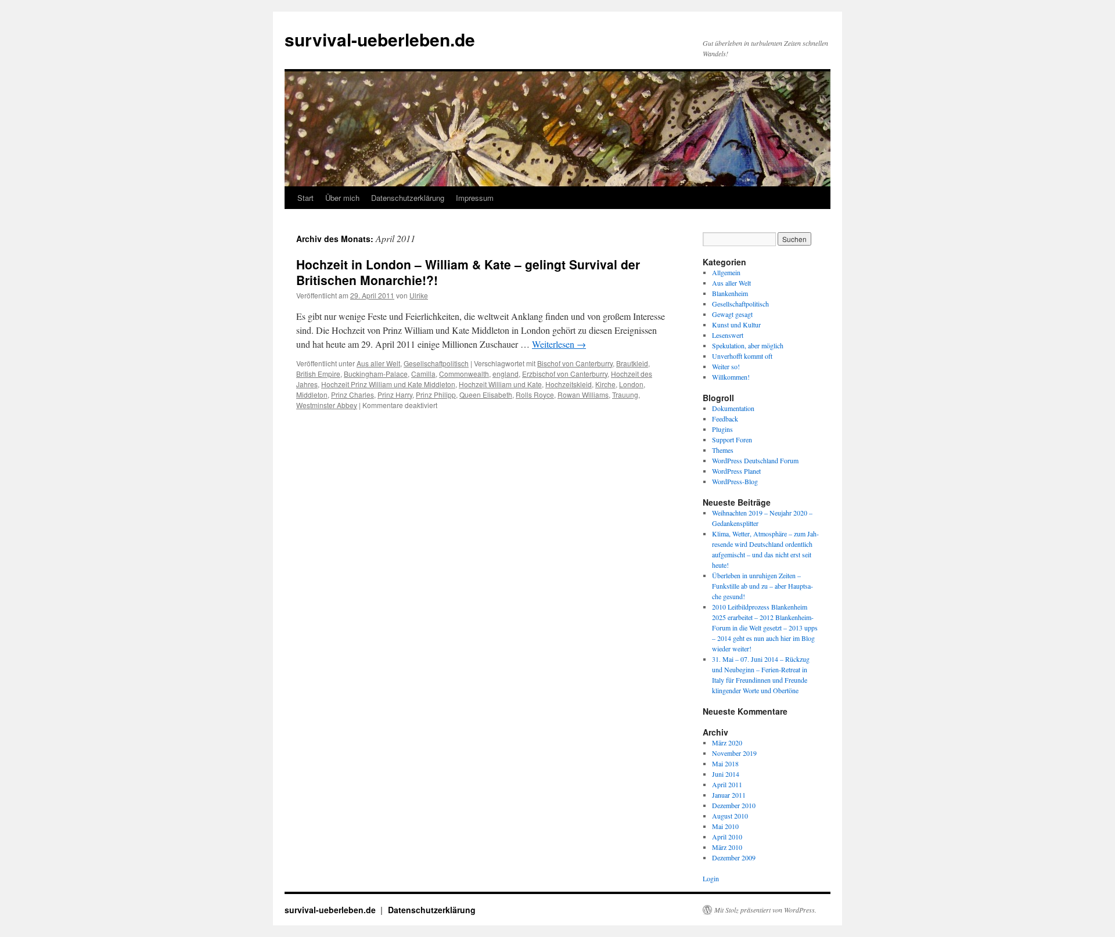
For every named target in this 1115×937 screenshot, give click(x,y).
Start (305, 197)
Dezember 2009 (734, 857)
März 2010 (727, 847)
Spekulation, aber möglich (747, 345)
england (505, 374)
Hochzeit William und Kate (500, 384)
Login (711, 878)
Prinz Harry (394, 394)
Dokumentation (733, 408)
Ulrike (418, 295)
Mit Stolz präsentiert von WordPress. (765, 909)
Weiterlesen (559, 344)
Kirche (605, 384)
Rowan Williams (583, 394)
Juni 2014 (725, 774)
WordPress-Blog (735, 481)
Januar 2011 (729, 794)
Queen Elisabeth (485, 394)
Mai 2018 (725, 763)
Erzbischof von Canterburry (564, 374)
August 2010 (730, 815)
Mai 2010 (725, 826)
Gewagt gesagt (732, 314)
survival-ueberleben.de (380, 39)
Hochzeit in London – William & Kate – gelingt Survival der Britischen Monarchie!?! (468, 272)
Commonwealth (464, 374)
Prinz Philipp (436, 394)
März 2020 (727, 742)
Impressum (475, 197)
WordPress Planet (736, 470)
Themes (722, 450)
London (631, 384)
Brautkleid (632, 363)
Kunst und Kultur (736, 324)
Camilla (423, 374)
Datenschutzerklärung (407, 197)
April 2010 (727, 836)
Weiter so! (726, 366)
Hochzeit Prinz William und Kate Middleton (388, 384)
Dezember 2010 (734, 805)
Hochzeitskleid (568, 384)
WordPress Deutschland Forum (755, 460)
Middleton (312, 394)
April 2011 (727, 784)
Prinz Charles (352, 394)
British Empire (318, 374)
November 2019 (734, 753)
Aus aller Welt (378, 363)
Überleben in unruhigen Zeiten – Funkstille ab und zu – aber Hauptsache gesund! (762, 586)
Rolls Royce (535, 394)
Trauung (625, 394)
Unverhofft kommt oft (742, 356)
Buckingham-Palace (376, 374)
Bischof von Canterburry (575, 363)
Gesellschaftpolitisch (436, 363)
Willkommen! (731, 376)
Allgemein (726, 272)
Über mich (342, 197)
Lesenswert (727, 335)
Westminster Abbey (326, 405)
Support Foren (732, 439)
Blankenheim (730, 293)
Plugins (722, 429)
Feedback (725, 418)
